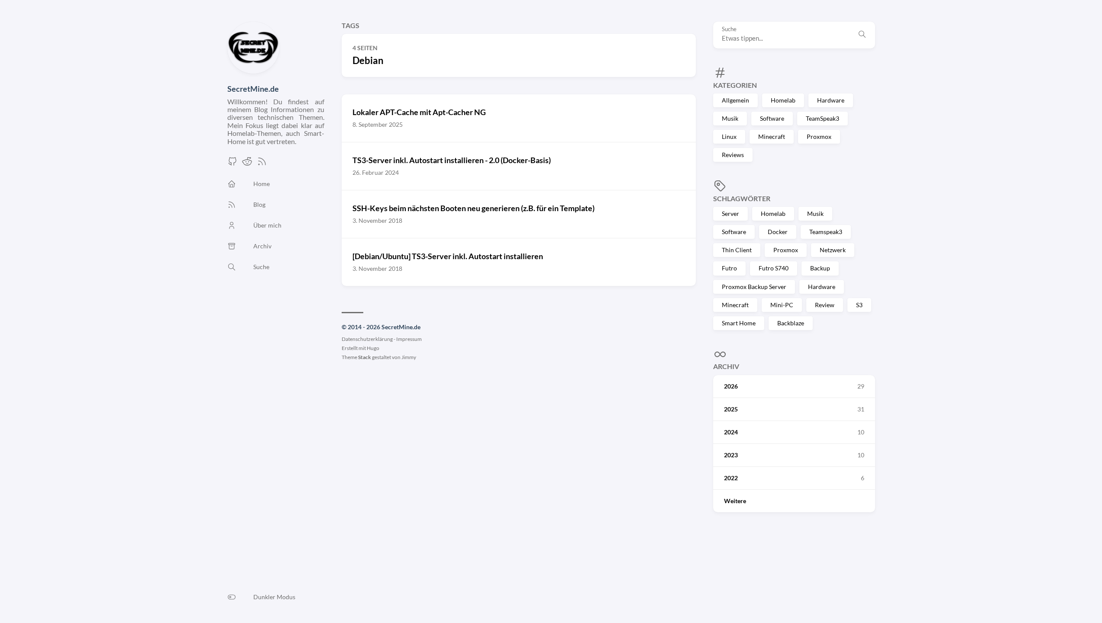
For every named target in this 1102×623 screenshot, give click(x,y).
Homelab (783, 100)
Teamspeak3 (825, 231)
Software (772, 118)
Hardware (830, 100)
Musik (730, 118)
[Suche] (862, 35)
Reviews (733, 154)
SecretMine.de (253, 88)
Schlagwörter (741, 198)
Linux (729, 136)
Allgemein (735, 100)
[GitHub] (232, 164)
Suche (729, 29)
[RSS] (262, 164)
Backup (820, 268)
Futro (729, 268)
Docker (778, 231)
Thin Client (737, 250)
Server (730, 213)
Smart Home (739, 323)
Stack (364, 357)
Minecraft (771, 136)
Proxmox (819, 136)
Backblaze (790, 323)
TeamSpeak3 (822, 118)
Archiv (726, 366)
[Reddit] (247, 164)
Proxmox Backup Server (754, 286)
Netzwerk (833, 250)
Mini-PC (781, 304)
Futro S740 (774, 268)
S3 (859, 304)
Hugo (373, 348)
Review (824, 304)
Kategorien (735, 85)
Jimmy (408, 357)
